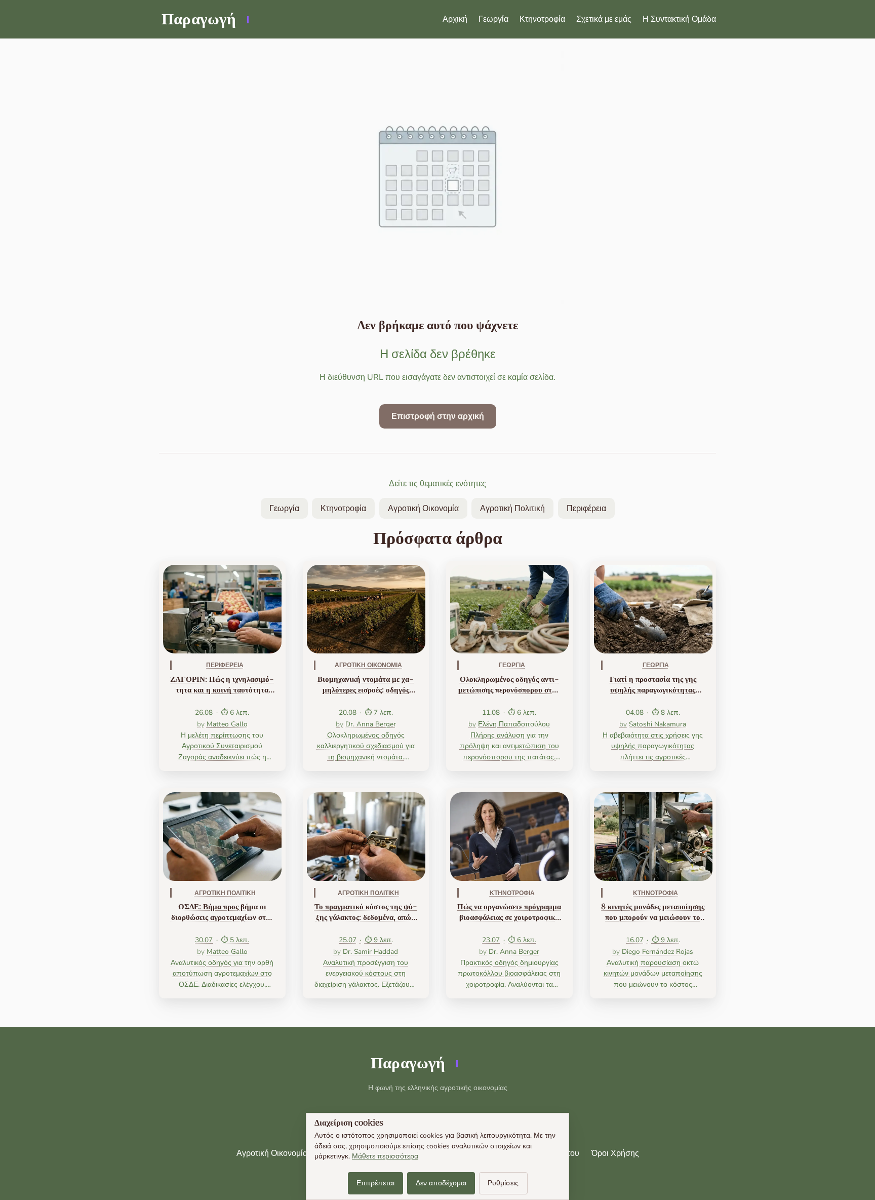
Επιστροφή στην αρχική (437, 416)
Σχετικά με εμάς (603, 19)
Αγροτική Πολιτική (512, 508)
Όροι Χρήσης (615, 1153)
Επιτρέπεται (375, 1183)
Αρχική (455, 19)
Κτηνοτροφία (542, 19)
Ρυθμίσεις (503, 1183)
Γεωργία (493, 19)
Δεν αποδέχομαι (441, 1183)
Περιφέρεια (586, 508)
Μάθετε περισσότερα (385, 1156)
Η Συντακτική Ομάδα (679, 19)
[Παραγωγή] (204, 19)
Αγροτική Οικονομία (423, 508)
